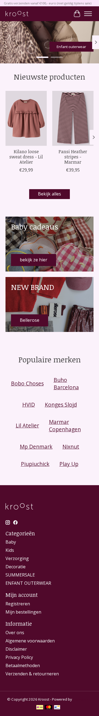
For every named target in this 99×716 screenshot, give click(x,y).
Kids (10, 550)
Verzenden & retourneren (32, 674)
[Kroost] (17, 13)
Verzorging (17, 558)
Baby (11, 542)
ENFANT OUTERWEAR (28, 583)
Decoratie (16, 567)
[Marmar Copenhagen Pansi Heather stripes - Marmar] (73, 118)
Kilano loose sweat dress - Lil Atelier (26, 157)
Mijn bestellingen (23, 612)
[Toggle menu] (88, 13)
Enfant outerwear (71, 46)
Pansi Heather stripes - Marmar (73, 157)
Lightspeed (82, 699)
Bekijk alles (49, 194)
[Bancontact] (57, 708)
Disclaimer (16, 649)
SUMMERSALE (20, 575)
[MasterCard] (48, 708)
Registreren (18, 604)
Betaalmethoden (23, 665)
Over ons (15, 633)
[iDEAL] (39, 708)
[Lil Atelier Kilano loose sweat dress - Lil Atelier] (26, 118)
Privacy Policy (19, 657)
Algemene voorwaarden (30, 641)
